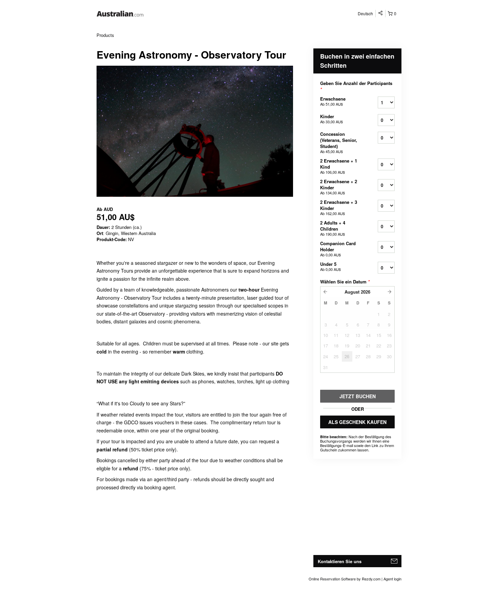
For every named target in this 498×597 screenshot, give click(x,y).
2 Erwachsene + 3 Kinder (338, 207)
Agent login (392, 578)
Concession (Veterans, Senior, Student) (338, 142)
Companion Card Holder (338, 248)
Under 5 (330, 266)
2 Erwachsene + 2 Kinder (338, 186)
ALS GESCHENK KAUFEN (357, 422)
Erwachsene (333, 101)
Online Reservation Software (332, 578)
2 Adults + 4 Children (332, 228)
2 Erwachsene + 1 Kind (338, 166)
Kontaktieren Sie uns (339, 561)
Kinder (331, 118)
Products (105, 35)
